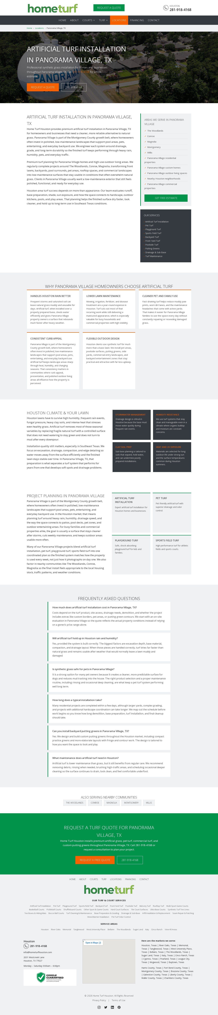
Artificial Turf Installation (157, 221)
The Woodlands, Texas (177, 952)
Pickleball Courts (54, 909)
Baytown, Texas (176, 962)
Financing (137, 20)
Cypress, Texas (150, 958)
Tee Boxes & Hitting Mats (35, 913)
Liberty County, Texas (180, 974)
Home (62, 20)
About (74, 20)
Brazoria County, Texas (182, 971)
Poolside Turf (151, 244)
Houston (45, 929)
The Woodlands (74, 802)
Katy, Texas (167, 955)
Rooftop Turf (158, 906)
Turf (102, 20)
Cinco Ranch (156, 929)
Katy (147, 929)
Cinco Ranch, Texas (184, 955)
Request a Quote (43, 87)
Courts (87, 20)
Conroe (95, 802)
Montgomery (131, 802)
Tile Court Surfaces (139, 909)
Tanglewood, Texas (159, 948)
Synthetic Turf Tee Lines (178, 909)
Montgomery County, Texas (154, 971)
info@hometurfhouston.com (38, 952)
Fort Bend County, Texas (176, 967)
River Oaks (55, 929)
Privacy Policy (99, 1000)
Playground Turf (153, 229)
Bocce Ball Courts (56, 913)
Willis (149, 802)
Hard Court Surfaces (120, 909)
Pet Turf (149, 225)
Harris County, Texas (151, 967)
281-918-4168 (81, 72)
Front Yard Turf (152, 240)
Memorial (67, 929)
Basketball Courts (36, 909)
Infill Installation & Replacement (156, 913)
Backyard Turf (152, 237)
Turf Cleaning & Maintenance (79, 913)
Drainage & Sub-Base (155, 252)
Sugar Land (138, 929)
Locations (119, 20)
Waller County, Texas (151, 978)
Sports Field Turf (153, 233)
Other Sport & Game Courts (96, 909)
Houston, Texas (149, 945)
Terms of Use (118, 1000)
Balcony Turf (145, 906)
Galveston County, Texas (155, 974)
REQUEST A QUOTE (109, 7)
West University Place (95, 929)
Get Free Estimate (166, 198)
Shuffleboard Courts (72, 909)
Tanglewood (78, 929)
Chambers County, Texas (176, 978)
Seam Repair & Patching (183, 913)
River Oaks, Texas (167, 945)
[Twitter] (106, 1007)
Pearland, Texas (168, 958)
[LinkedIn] (112, 1007)
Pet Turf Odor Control (121, 917)
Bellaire (111, 929)
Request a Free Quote (95, 860)
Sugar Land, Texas (150, 955)
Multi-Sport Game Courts (177, 906)
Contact (153, 20)
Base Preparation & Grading (106, 913)
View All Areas (171, 929)
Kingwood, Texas (158, 962)
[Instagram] (99, 1007)
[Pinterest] (119, 1007)
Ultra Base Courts (157, 909)
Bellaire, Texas (157, 952)
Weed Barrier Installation (98, 917)
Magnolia (112, 802)
